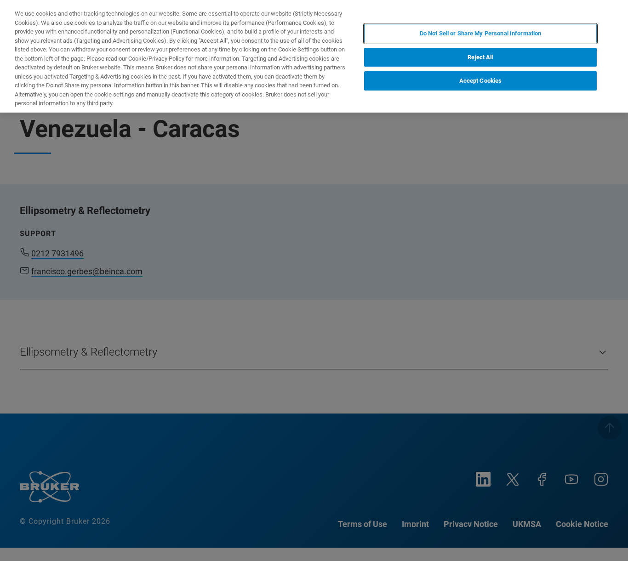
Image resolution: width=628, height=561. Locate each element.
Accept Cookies (480, 81)
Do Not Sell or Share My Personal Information (481, 33)
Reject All (480, 57)
